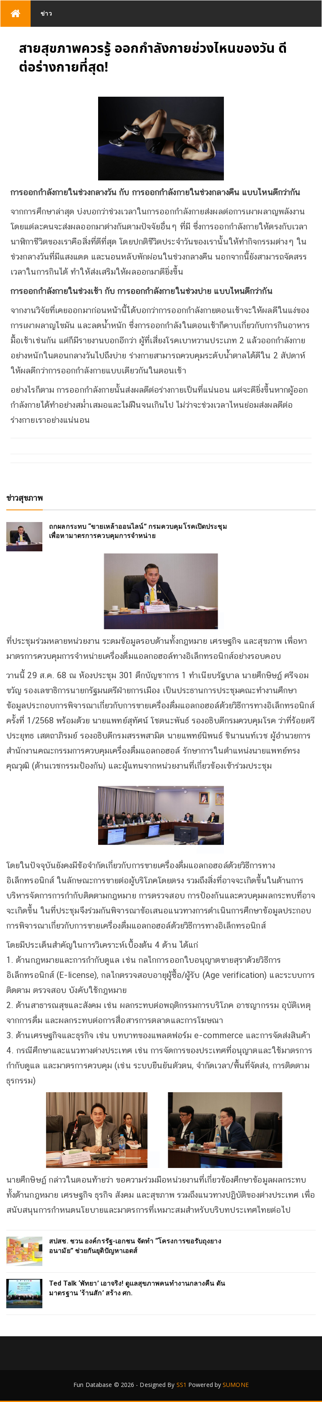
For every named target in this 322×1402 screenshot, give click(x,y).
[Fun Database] (15, 13)
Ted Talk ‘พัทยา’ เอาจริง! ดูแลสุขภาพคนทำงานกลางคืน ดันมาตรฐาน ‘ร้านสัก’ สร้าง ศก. (137, 1288)
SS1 (182, 1385)
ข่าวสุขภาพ (24, 498)
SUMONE (236, 1385)
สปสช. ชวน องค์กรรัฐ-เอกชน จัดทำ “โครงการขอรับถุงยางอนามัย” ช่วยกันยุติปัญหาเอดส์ (135, 1245)
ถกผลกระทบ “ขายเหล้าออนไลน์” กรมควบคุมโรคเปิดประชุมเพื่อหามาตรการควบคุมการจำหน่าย (138, 531)
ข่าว (46, 13)
